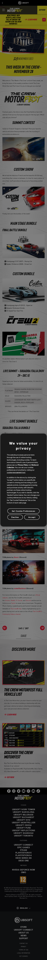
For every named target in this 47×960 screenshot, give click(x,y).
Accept (32, 517)
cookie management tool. (16, 472)
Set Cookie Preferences (23, 511)
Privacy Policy (23, 465)
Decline (15, 517)
